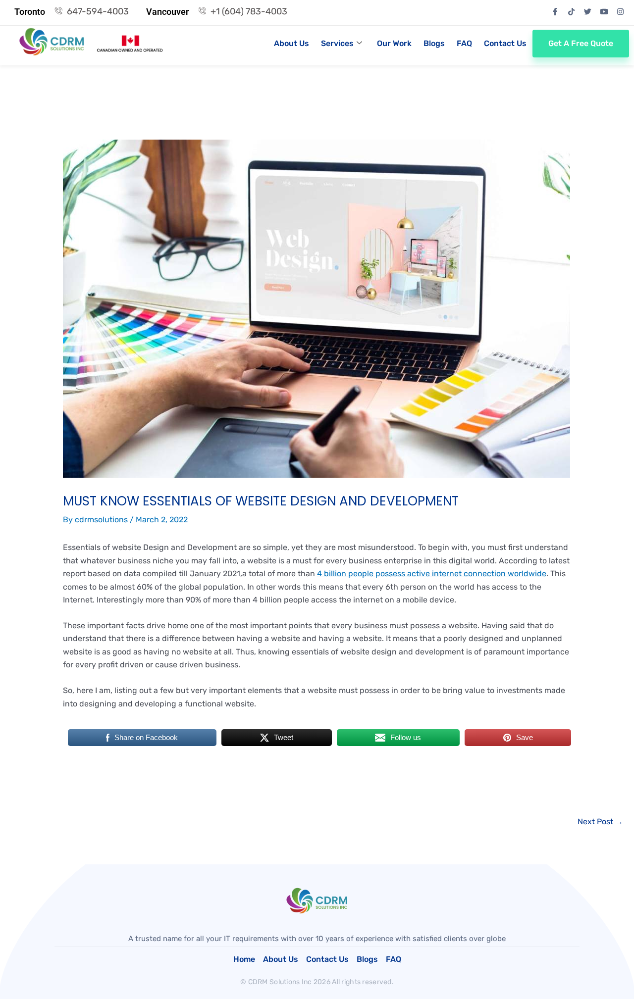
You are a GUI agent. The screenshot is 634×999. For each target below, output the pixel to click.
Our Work (394, 43)
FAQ (464, 43)
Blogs (434, 43)
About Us (291, 43)
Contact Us (505, 43)
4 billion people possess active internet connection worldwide (431, 573)
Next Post (600, 821)
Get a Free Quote (580, 43)
